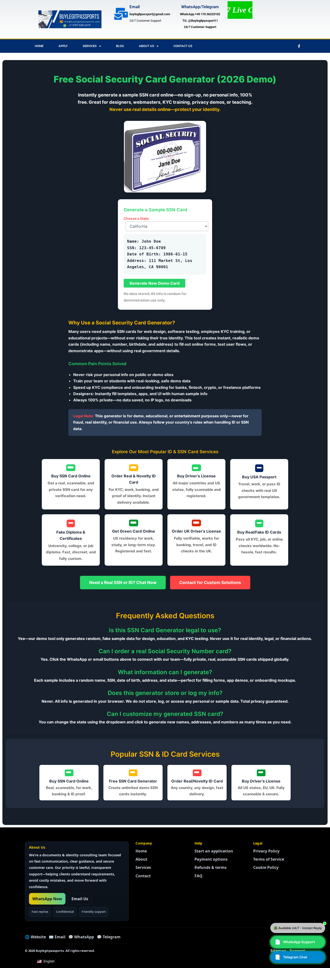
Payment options (211, 859)
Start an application (213, 851)
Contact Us (182, 46)
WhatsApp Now (47, 898)
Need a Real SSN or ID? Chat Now (123, 582)
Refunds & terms (210, 867)
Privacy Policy (266, 851)
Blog (120, 46)
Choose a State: (136, 218)
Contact (143, 876)
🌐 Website (35, 937)
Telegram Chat (291, 957)
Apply (63, 46)
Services (90, 46)
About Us (146, 46)
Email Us (80, 898)
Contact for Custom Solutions (210, 582)
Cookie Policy (266, 867)
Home (39, 46)
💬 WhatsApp (81, 937)
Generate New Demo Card (154, 283)
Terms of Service (268, 859)
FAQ (198, 876)
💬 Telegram (109, 937)
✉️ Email (57, 937)
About (141, 859)
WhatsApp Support (295, 942)
